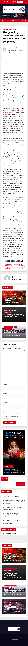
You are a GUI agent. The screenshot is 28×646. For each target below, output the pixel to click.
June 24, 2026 (9, 577)
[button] (23, 20)
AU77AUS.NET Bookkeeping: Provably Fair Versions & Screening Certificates (13, 514)
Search (4, 479)
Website (5, 402)
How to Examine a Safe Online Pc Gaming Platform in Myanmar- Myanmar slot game (12, 522)
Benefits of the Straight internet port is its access (18, 266)
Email (5, 393)
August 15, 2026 (10, 560)
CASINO (4, 29)
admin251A (13, 46)
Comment (6, 354)
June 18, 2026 (9, 611)
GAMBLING (10, 29)
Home (2, 642)
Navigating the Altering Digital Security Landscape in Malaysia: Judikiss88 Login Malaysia (14, 502)
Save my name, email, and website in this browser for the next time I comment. (13, 416)
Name (5, 384)
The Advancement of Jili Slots (13, 299)
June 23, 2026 (9, 594)
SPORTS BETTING (7, 296)
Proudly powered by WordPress (9, 637)
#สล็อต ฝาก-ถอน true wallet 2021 (16, 51)
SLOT (14, 29)
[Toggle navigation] (13, 20)
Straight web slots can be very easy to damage (8, 266)
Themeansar (15, 639)
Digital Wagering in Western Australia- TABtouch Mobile (12, 333)
